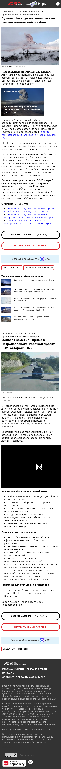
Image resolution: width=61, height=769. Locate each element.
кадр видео (7, 392)
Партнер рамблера (26, 755)
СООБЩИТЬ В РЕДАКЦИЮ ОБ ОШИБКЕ (23, 677)
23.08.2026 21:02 (9, 333)
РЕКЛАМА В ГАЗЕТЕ (37, 669)
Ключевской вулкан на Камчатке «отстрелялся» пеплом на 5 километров (27, 222)
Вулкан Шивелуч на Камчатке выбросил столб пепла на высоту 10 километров (29, 210)
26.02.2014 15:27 (9, 11)
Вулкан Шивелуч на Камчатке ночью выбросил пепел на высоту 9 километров (29, 216)
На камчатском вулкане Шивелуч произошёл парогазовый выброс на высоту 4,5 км (34, 290)
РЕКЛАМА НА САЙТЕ (13, 669)
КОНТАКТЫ (8, 673)
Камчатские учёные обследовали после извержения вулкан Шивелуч (31, 318)
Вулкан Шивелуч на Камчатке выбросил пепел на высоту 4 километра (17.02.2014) (34, 309)
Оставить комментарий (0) (30, 245)
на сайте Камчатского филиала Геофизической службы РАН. (28, 135)
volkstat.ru (21, 66)
